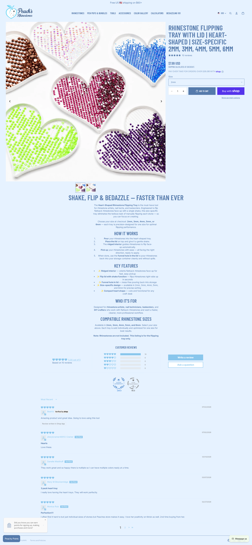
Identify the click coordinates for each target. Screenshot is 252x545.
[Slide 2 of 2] (91, 187)
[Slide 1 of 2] (80, 187)
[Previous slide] (9, 101)
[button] (110, 354)
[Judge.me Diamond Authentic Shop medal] (119, 383)
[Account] (236, 13)
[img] (47, 407)
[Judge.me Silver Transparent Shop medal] (133, 383)
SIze (170, 76)
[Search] (230, 13)
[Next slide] (162, 101)
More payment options (231, 98)
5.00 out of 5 (74, 359)
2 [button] (125, 527)
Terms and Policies (38, 540)
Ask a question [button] (185, 364)
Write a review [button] (186, 357)
